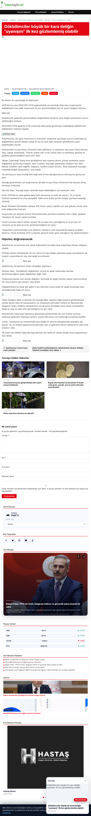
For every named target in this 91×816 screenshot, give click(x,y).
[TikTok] (32, 540)
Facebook (25, 93)
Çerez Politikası (57, 12)
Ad (4, 457)
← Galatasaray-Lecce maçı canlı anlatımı (15, 349)
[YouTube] (26, 540)
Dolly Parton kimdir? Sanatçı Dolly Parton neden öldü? (25, 667)
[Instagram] (19, 540)
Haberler (5, 20)
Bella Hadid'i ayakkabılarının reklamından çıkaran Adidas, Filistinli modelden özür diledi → (58, 349)
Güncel (13, 20)
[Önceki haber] (79, 557)
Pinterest (54, 93)
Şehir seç (10, 519)
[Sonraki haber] (84, 557)
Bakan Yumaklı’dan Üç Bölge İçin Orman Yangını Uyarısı (25, 660)
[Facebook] (6, 540)
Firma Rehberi (40, 12)
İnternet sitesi (8, 476)
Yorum (5, 435)
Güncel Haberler (23, 12)
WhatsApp (35, 93)
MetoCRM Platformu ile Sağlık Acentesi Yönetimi (23, 662)
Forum (71, 12)
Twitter (15, 93)
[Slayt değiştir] (41, 797)
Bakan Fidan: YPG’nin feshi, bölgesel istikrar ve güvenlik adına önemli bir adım (33, 665)
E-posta (6, 467)
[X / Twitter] (12, 540)
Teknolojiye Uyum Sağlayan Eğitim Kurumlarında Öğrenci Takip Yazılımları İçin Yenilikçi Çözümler (40, 670)
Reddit (45, 93)
